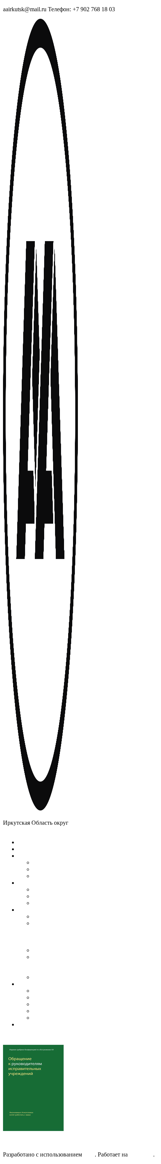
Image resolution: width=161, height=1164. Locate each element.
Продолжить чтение (28, 1142)
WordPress (140, 1154)
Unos (88, 1154)
